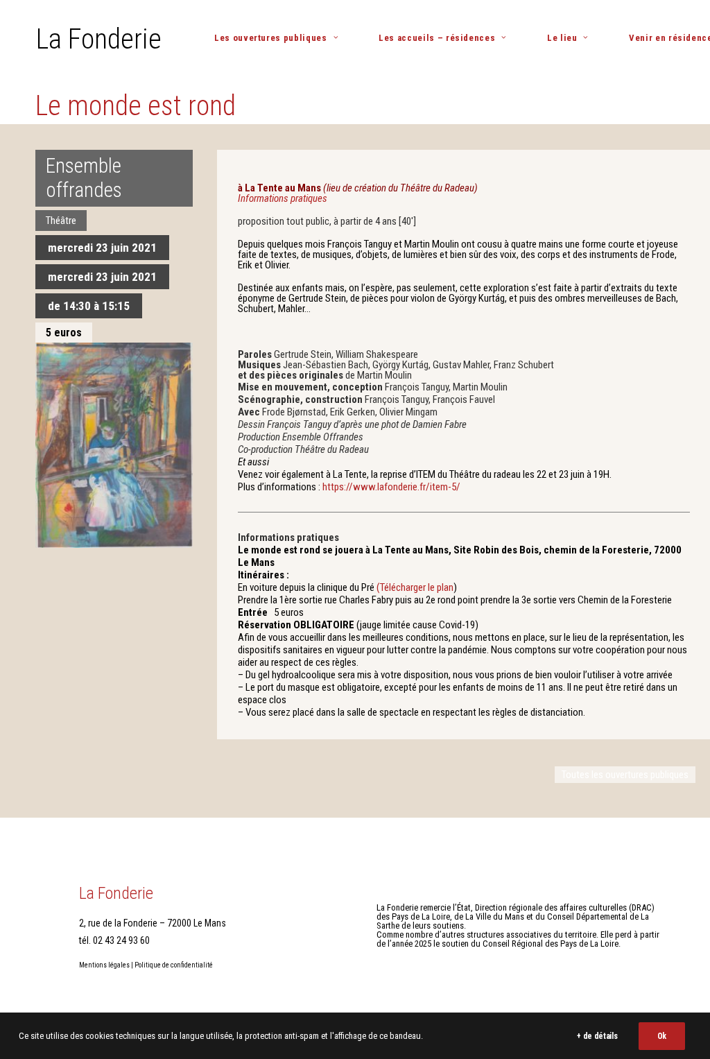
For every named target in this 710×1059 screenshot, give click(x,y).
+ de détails (597, 1036)
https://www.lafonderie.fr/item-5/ (391, 487)
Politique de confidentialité (174, 965)
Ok (661, 1036)
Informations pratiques (282, 198)
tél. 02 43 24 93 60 (114, 940)
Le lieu (562, 38)
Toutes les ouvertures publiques (625, 774)
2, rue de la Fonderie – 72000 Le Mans (152, 923)
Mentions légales (104, 965)
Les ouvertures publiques (270, 38)
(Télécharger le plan (414, 587)
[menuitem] (281, 37)
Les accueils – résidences (437, 38)
